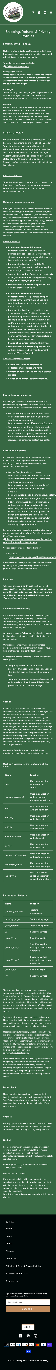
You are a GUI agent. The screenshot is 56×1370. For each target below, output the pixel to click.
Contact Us (11, 1258)
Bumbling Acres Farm (23, 1361)
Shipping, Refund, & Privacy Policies (23, 1266)
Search (9, 1228)
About (9, 1243)
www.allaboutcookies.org (17, 1053)
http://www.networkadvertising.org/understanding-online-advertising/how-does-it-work (27, 540)
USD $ (27, 1327)
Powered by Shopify (40, 1361)
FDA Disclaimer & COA (17, 1273)
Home (9, 1236)
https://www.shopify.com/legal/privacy (32, 423)
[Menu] (51, 12)
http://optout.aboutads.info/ (24, 568)
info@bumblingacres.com (17, 66)
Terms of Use (12, 1281)
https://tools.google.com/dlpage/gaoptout (34, 495)
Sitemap (10, 1251)
